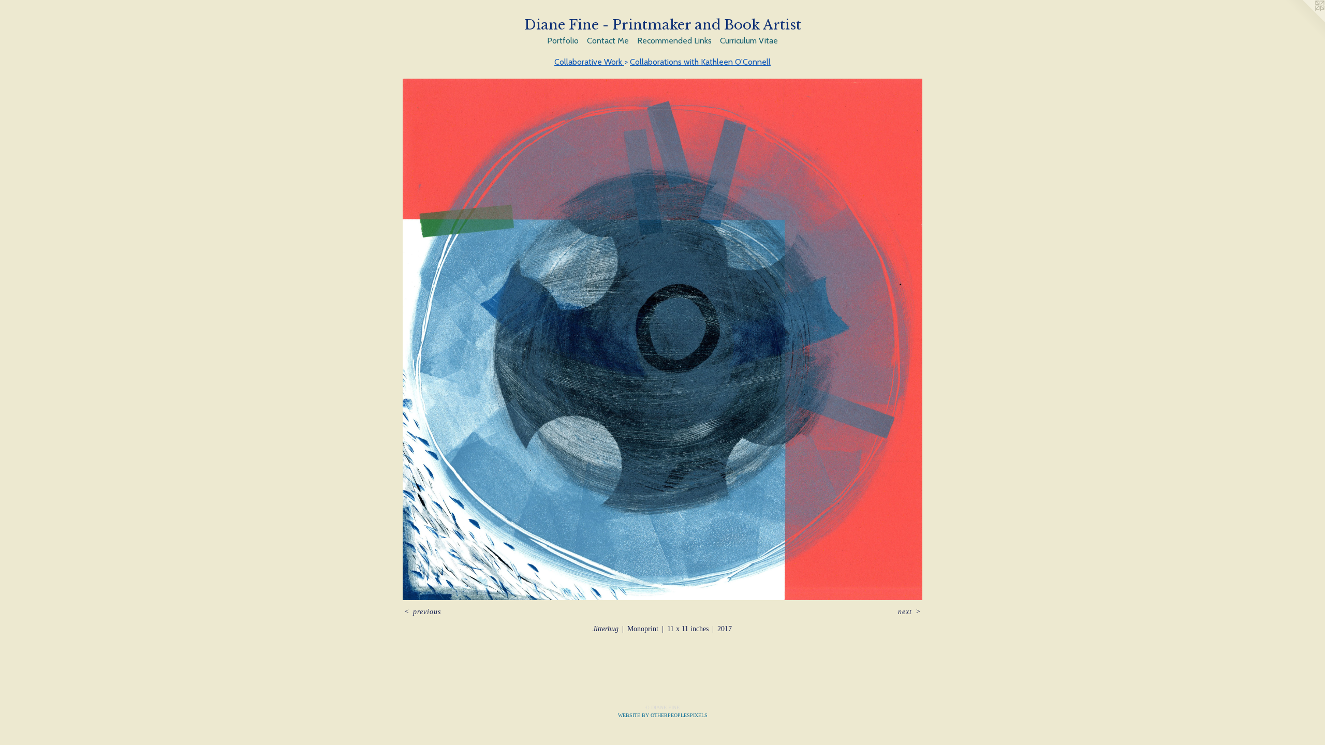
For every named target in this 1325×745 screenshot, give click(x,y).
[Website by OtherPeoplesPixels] (1304, 20)
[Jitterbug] (663, 339)
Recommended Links (674, 41)
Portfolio (563, 41)
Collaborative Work (589, 62)
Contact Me (608, 41)
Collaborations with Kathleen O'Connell (700, 62)
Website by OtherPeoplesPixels (663, 715)
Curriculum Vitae (749, 41)
